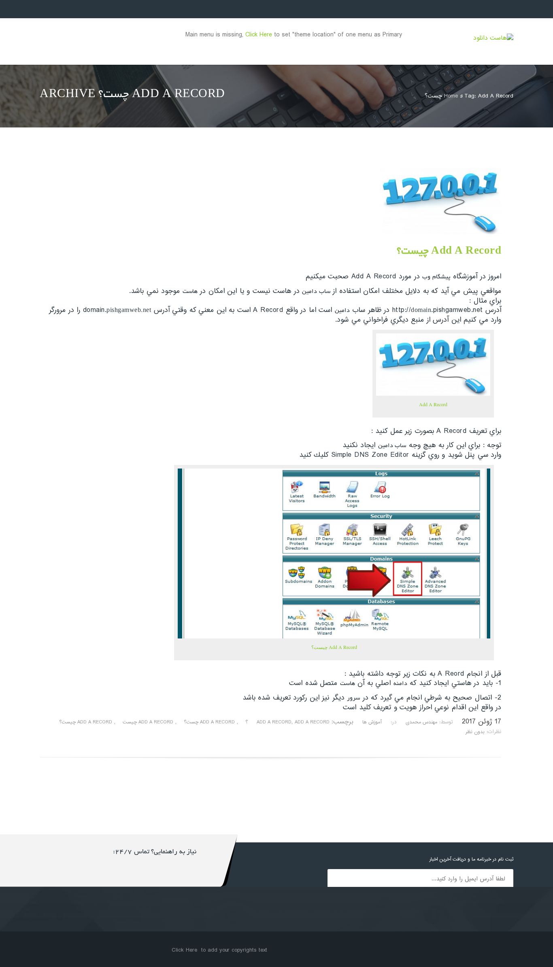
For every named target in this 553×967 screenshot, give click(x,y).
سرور (353, 698)
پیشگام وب (436, 277)
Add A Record (433, 404)
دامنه (400, 684)
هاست (190, 291)
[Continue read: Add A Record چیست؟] (440, 232)
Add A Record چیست (148, 722)
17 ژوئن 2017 (481, 722)
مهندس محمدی (421, 722)
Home (451, 96)
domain (421, 310)
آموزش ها (371, 722)
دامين (342, 310)
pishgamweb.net (128, 310)
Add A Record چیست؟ (449, 251)
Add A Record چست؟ (209, 722)
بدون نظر (475, 732)
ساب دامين (316, 291)
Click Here (258, 35)
